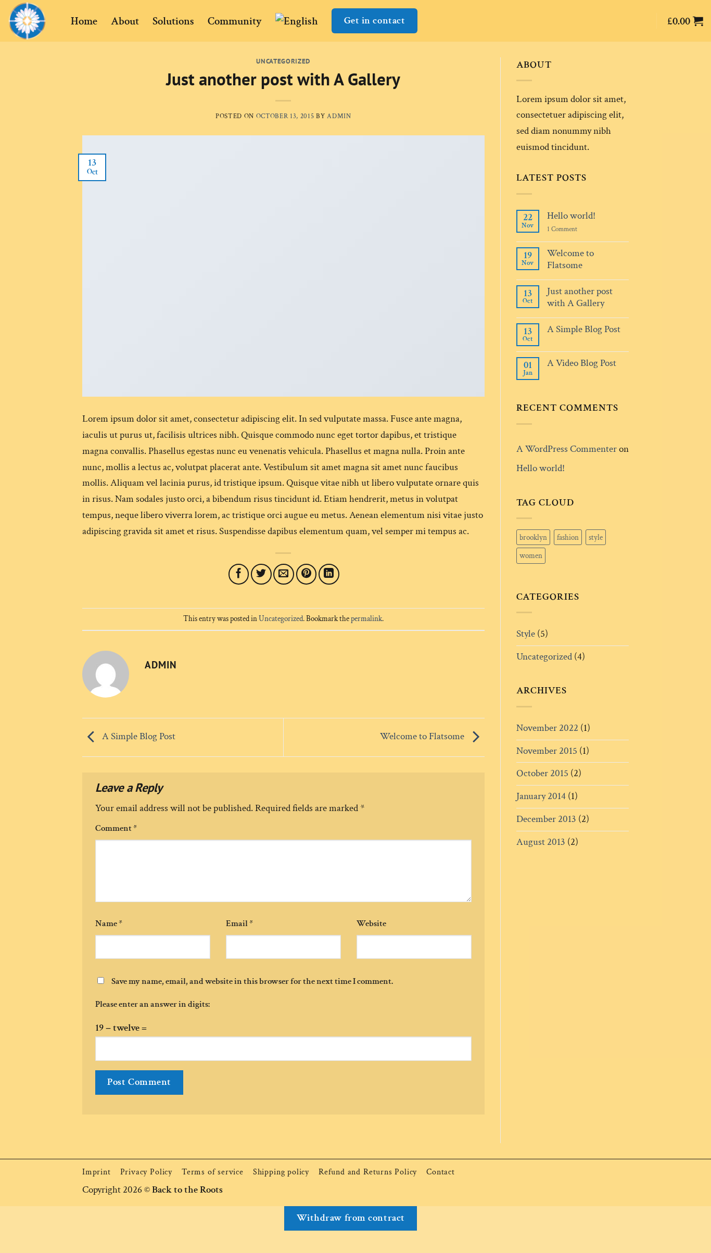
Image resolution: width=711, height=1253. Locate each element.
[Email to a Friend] (283, 574)
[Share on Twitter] (261, 574)
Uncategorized (283, 61)
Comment (116, 828)
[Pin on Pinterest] (306, 574)
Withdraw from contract (351, 1217)
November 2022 (547, 728)
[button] (685, 21)
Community (235, 21)
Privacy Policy (146, 1172)
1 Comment (570, 229)
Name (108, 923)
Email (239, 923)
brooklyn (533, 537)
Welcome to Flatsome (423, 736)
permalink (366, 618)
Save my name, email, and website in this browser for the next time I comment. (252, 981)
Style (525, 633)
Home (84, 21)
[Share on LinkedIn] (329, 574)
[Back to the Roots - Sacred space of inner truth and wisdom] (31, 21)
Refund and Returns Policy (368, 1172)
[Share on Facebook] (238, 574)
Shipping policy (281, 1172)
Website (371, 923)
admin (339, 116)
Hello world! (571, 216)
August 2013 (540, 842)
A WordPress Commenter (566, 448)
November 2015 (546, 750)
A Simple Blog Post (137, 736)
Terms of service (213, 1172)
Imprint (96, 1172)
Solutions (173, 21)
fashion (568, 537)
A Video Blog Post (581, 363)
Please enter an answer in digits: (152, 1004)
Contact (440, 1172)
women (530, 555)
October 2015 (542, 773)
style (596, 537)
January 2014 (541, 796)
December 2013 (546, 819)
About (125, 21)
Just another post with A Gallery (580, 297)
